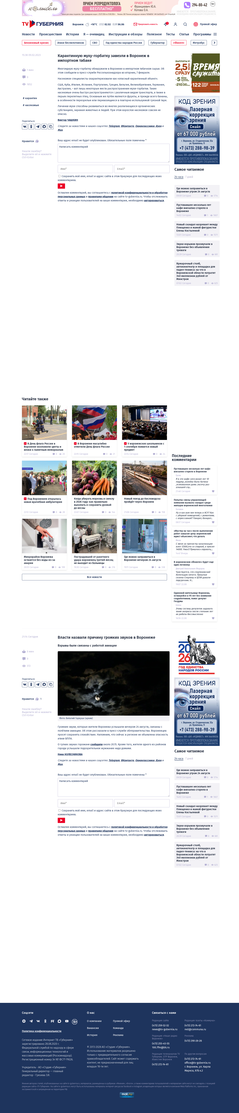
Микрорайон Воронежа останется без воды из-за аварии (39, 560)
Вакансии (93, 1028)
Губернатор (158, 42)
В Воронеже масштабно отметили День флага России (92, 445)
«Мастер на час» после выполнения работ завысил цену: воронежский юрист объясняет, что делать (193, 534)
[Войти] (175, 24)
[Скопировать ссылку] (50, 126)
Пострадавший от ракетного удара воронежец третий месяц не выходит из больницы (93, 560)
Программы (202, 34)
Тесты (170, 34)
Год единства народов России (124, 42)
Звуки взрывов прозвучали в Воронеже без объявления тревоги (194, 247)
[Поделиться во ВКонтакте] (24, 126)
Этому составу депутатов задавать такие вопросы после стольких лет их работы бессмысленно (194, 611)
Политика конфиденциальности (41, 1031)
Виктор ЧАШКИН (68, 120)
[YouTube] (67, 1021)
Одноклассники (144, 126)
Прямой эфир (208, 24)
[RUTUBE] (52, 1021)
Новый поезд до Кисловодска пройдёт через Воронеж (142, 500)
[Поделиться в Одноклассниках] (31, 126)
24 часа (178, 176)
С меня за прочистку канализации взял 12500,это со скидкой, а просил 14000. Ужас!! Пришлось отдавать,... (195, 546)
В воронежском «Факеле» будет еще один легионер (194, 563)
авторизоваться (154, 200)
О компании (94, 1021)
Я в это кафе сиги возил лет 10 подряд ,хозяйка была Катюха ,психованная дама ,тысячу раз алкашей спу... (192, 483)
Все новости (94, 577)
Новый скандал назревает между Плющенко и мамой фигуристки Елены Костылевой (197, 227)
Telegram (114, 126)
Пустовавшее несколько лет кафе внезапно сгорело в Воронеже (193, 208)
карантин (31, 98)
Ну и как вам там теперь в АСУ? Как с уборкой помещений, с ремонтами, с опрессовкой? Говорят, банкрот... (195, 515)
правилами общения (100, 196)
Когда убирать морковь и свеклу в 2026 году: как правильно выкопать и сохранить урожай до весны (94, 503)
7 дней (189, 176)
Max (60, 129)
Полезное (154, 34)
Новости (28, 34)
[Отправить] (61, 186)
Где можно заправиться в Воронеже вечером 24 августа (142, 558)
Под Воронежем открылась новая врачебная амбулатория (43, 500)
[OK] (45, 1021)
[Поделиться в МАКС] (44, 126)
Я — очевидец (93, 34)
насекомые (32, 105)
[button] (214, 42)
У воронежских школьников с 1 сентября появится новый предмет (144, 446)
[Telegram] (31, 1021)
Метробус (199, 42)
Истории (72, 34)
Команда (118, 1028)
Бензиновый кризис (36, 42)
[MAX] (60, 1021)
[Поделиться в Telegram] (37, 126)
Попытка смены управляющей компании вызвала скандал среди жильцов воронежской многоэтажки (193, 503)
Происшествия (50, 34)
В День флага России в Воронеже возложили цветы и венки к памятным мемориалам (43, 446)
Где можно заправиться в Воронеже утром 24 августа (193, 190)
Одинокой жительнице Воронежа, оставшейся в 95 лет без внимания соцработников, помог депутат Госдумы (192, 597)
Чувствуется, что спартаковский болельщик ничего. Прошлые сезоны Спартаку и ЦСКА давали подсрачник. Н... (193, 576)
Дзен (158, 126)
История (92, 1035)
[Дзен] (24, 1021)
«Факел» (178, 42)
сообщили (96, 744)
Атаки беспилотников (70, 42)
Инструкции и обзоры (125, 34)
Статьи (184, 34)
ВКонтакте (127, 126)
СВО (94, 42)
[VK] (38, 1021)
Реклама (118, 1035)
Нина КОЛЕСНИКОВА (70, 754)
